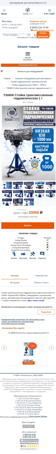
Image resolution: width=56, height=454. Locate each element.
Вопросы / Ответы (41, 283)
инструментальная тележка (13, 324)
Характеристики (41, 276)
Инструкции (14, 283)
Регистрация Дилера (38, 416)
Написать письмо (38, 21)
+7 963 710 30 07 (23, 399)
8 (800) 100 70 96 (39, 27)
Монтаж (33, 258)
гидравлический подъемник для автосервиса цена (22, 319)
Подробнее (46, 312)
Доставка (23, 258)
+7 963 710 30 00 (22, 405)
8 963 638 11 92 (23, 414)
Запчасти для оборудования (30, 71)
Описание (14, 276)
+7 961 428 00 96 (20, 407)
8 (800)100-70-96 (37, 24)
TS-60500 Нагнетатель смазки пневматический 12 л (28, 333)
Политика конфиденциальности (15, 417)
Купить (27, 225)
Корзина (49, 11)
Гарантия (42, 258)
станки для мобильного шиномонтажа (17, 321)
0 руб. (52, 14)
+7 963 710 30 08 (21, 401)
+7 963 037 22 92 (20, 410)
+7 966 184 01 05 (22, 412)
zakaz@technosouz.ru (29, 443)
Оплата (14, 258)
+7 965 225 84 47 (21, 403)
